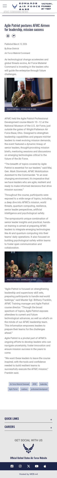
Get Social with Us (28, 440)
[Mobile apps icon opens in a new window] (45, 466)
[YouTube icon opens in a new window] (37, 466)
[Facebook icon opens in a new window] (12, 466)
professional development (39, 389)
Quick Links (12, 418)
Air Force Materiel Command (19, 384)
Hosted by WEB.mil (28, 474)
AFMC (34, 384)
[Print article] (8, 36)
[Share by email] (14, 36)
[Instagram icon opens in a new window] (20, 466)
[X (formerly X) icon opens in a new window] (28, 466)
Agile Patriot (13, 389)
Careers (10, 426)
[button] (5, 6)
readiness (24, 389)
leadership (43, 384)
